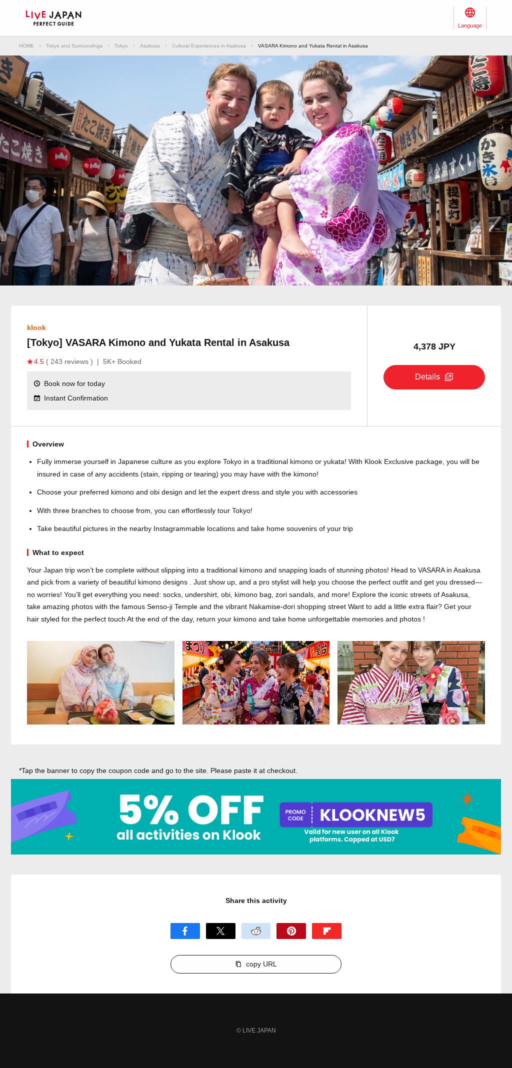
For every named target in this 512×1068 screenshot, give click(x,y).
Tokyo (121, 45)
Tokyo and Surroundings (74, 45)
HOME (26, 45)
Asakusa (150, 45)
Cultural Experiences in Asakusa (209, 45)
